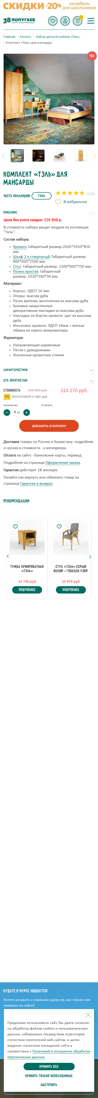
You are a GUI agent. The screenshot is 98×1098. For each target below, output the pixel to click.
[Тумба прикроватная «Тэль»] (27, 537)
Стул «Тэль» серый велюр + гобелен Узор (71, 569)
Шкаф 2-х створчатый (31, 257)
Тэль (41, 196)
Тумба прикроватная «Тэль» (27, 569)
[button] (65, 21)
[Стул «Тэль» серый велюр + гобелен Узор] (70, 537)
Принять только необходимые (49, 1076)
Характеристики (16, 370)
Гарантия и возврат (36, 484)
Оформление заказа (62, 463)
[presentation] (3, 155)
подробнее (27, 590)
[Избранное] (53, 21)
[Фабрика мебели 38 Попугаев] (18, 20)
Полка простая (25, 272)
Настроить (49, 1085)
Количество (11, 405)
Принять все (49, 1067)
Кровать (20, 247)
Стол (17, 267)
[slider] (70, 193)
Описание (10, 212)
